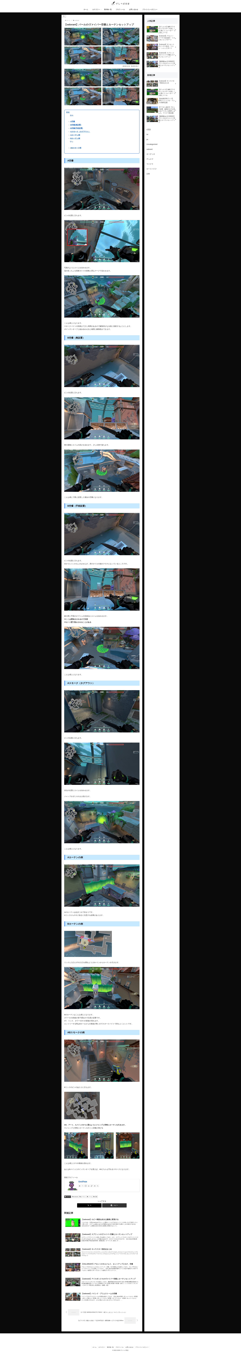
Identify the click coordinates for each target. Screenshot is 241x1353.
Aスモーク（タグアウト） (80, 132)
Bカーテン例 (75, 138)
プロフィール (120, 1347)
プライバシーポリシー (142, 1347)
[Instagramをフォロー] (85, 1186)
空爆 (96, 1196)
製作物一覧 (110, 1347)
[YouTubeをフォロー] (88, 1186)
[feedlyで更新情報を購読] (94, 1186)
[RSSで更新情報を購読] (97, 1186)
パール (90, 1196)
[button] (114, 1205)
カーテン (83, 1196)
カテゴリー (101, 1347)
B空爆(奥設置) (75, 125)
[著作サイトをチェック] (79, 1186)
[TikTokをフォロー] (91, 1186)
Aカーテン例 (75, 135)
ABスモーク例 (75, 148)
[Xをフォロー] (82, 1186)
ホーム (94, 1347)
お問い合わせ (129, 1347)
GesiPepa (82, 1181)
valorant (68, 1196)
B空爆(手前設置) (76, 128)
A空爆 (72, 121)
